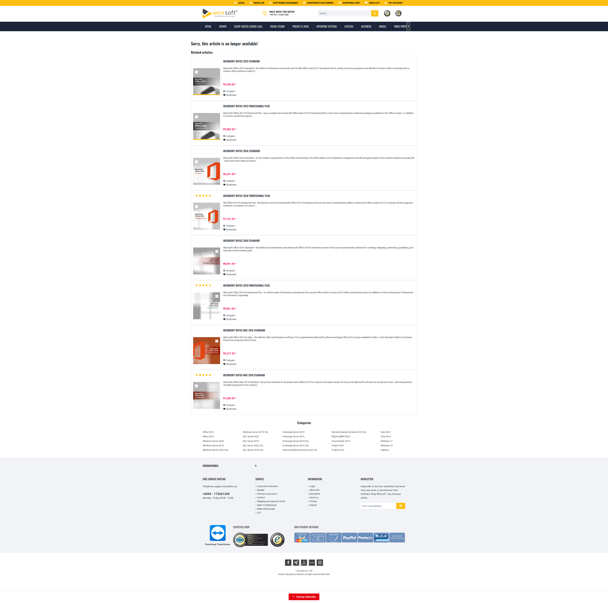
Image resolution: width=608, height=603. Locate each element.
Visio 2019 (386, 436)
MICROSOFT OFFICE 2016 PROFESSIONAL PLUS (246, 196)
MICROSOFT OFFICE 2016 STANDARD (241, 151)
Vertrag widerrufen (306, 596)
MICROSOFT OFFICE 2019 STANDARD (241, 241)
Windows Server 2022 (213, 441)
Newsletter (315, 494)
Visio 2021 (386, 432)
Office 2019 (208, 436)
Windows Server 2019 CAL (256, 432)
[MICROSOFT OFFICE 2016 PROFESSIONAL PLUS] (206, 216)
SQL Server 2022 (251, 436)
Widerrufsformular (266, 509)
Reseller (261, 490)
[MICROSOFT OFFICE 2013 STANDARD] (206, 81)
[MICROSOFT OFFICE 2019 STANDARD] (206, 261)
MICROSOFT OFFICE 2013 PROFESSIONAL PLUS (246, 106)
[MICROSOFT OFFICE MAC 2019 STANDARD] (206, 395)
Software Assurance (267, 494)
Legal (312, 486)
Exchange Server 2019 (293, 432)
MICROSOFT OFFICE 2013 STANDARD (241, 61)
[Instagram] (320, 562)
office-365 (314, 490)
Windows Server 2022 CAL (215, 450)
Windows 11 (387, 441)
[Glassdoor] (304, 562)
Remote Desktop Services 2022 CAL (300, 450)
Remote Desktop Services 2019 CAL (349, 432)
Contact (261, 497)
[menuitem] (349, 3)
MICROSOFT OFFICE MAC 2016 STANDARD (244, 330)
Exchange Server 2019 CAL (296, 441)
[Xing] (296, 562)
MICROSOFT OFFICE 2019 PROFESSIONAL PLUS (246, 285)
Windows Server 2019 (213, 445)
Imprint (313, 505)
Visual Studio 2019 (341, 441)
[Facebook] (288, 562)
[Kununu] (312, 562)
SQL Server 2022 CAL (253, 445)
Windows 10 (387, 445)
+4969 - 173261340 (216, 494)
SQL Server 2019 (251, 441)
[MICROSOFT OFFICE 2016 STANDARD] (206, 171)
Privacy (313, 501)
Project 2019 (338, 450)
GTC (259, 512)
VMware (385, 450)
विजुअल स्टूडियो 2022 (341, 436)
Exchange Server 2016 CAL (296, 445)
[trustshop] (277, 539)
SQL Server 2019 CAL (253, 450)
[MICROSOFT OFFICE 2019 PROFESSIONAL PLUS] (206, 305)
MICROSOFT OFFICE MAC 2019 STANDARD (244, 375)
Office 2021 (208, 432)
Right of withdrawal (266, 505)
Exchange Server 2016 (293, 436)
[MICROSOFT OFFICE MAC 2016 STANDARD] (206, 350)
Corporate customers (267, 486)
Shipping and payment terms (271, 501)
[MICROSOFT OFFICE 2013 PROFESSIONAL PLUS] (206, 126)
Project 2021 (338, 445)
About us (314, 497)
